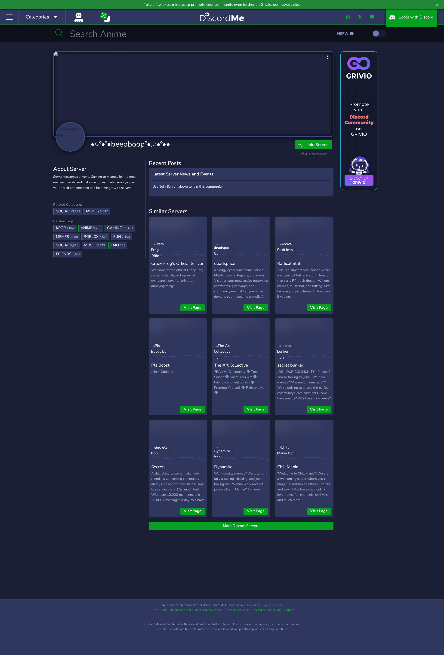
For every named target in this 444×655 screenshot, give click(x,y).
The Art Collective (231, 365)
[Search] (59, 33)
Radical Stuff (289, 263)
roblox (96, 236)
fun (121, 236)
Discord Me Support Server (264, 605)
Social (68, 211)
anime (90, 227)
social (67, 245)
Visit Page (192, 307)
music (94, 245)
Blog (277, 610)
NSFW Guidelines (260, 610)
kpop (65, 227)
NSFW (343, 33)
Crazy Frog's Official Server (177, 263)
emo (118, 245)
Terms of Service (235, 610)
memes (67, 236)
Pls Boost (160, 365)
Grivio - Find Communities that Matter (175, 610)
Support (288, 610)
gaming (120, 227)
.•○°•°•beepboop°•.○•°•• (129, 144)
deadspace (224, 263)
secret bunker (290, 365)
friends (68, 254)
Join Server (317, 144)
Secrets (158, 467)
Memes (97, 211)
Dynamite (223, 467)
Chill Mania (287, 467)
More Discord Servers (241, 525)
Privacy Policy (212, 610)
